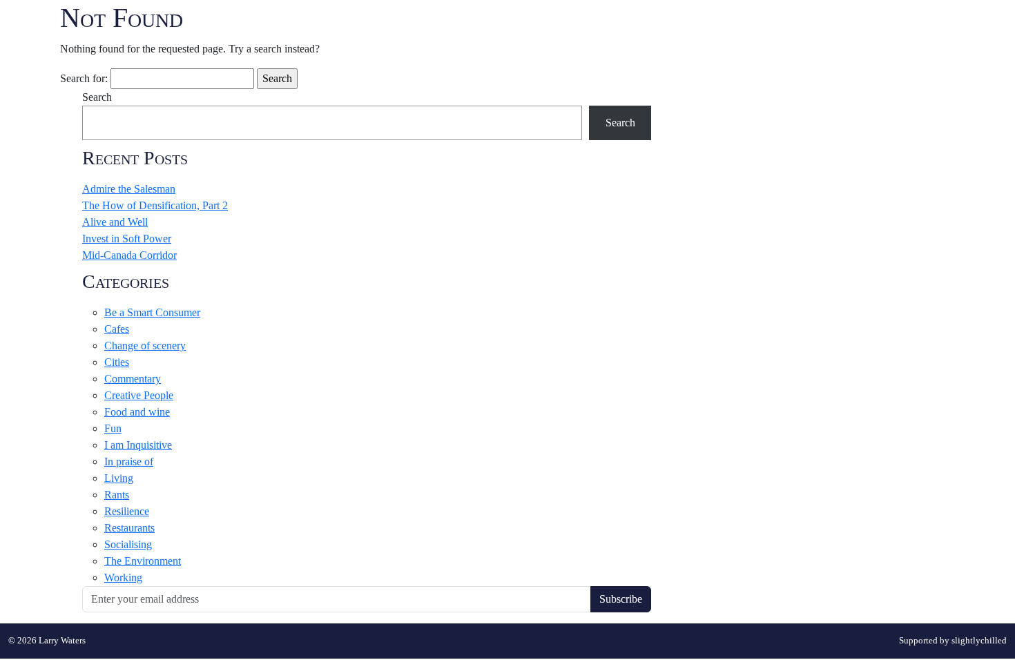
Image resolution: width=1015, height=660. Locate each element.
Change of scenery (145, 345)
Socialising (128, 544)
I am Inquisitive (138, 445)
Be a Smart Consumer (152, 312)
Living (118, 478)
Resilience (126, 511)
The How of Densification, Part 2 (155, 205)
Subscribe (620, 599)
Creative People (138, 395)
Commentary (132, 379)
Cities (116, 362)
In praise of (128, 461)
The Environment (142, 561)
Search (97, 97)
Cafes (116, 329)
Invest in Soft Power (126, 238)
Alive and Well (115, 222)
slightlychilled (979, 641)
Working (123, 577)
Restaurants (129, 528)
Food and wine (137, 412)
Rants (116, 495)
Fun (113, 428)
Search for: (84, 78)
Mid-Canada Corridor (129, 255)
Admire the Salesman (128, 189)
